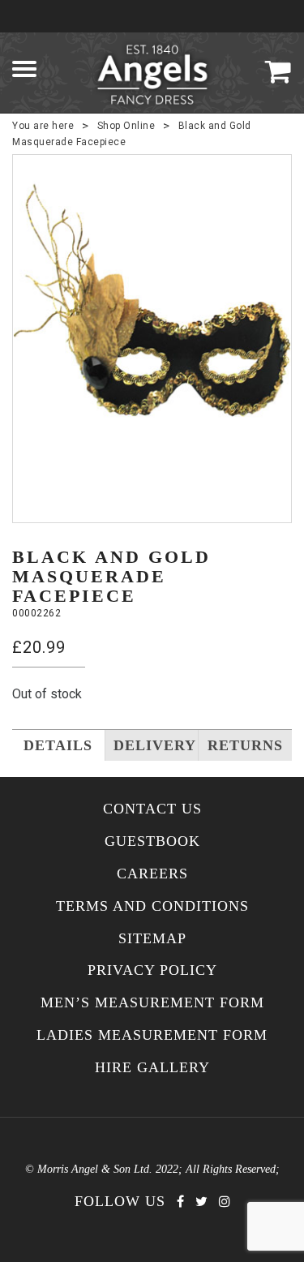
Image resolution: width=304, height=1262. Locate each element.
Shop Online (126, 125)
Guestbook (152, 841)
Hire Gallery (152, 1067)
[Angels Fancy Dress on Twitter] (201, 1201)
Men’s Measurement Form (152, 1003)
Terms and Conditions (152, 906)
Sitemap (152, 938)
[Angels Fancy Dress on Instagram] (224, 1201)
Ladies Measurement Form (152, 1035)
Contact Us (152, 809)
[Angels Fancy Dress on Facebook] (180, 1201)
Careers (152, 874)
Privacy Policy (152, 970)
